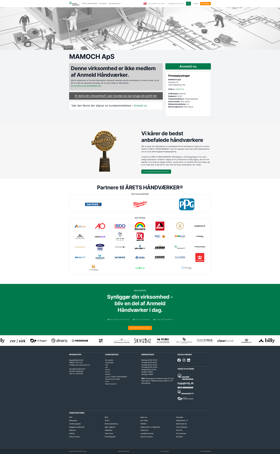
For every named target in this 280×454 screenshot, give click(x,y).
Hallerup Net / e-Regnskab (150, 427)
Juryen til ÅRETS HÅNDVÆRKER (116, 377)
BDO (106, 417)
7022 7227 (78, 362)
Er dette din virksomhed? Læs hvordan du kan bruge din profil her (116, 95)
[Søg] (188, 4)
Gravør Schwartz (146, 437)
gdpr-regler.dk (110, 427)
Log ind (196, 3)
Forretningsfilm (110, 437)
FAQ (106, 365)
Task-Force (109, 433)
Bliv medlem (205, 3)
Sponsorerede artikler (112, 379)
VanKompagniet (75, 424)
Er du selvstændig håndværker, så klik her (156, 171)
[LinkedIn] (188, 360)
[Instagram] (183, 360)
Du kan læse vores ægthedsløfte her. (86, 85)
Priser (107, 381)
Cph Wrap (144, 420)
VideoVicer (144, 430)
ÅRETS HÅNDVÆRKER (89, 3)
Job (106, 367)
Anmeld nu (140, 105)
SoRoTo (72, 433)
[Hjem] (74, 3)
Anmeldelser (103, 3)
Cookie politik (164, 451)
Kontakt (107, 374)
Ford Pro (179, 430)
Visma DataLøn (181, 427)
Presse (107, 369)
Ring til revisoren (111, 384)
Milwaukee (73, 420)
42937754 (179, 89)
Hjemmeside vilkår (123, 451)
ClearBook (108, 430)
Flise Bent (179, 417)
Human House (74, 437)
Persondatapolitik (205, 451)
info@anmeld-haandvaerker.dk (79, 365)
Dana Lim (143, 417)
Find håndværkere (115, 3)
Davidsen (179, 437)
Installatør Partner (146, 433)
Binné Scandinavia (111, 424)
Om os (107, 372)
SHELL (107, 420)
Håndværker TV (182, 420)
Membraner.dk (181, 424)
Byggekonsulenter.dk (77, 427)
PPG (70, 417)
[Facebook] (179, 360)
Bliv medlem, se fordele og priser (140, 328)
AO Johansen (181, 433)
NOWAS (143, 424)
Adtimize (72, 430)
